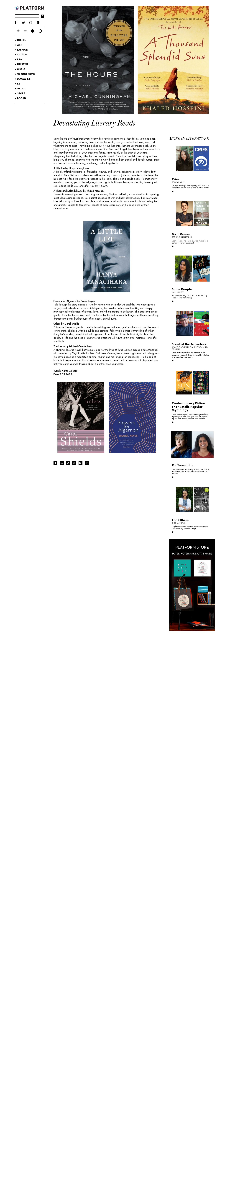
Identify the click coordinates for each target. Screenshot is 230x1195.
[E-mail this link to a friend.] (87, 463)
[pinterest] (40, 22)
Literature (21, 55)
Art (19, 45)
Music (20, 69)
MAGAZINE (23, 79)
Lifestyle (22, 64)
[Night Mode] (32, 31)
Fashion (22, 50)
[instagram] (33, 22)
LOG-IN (21, 98)
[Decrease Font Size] (25, 31)
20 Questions (25, 74)
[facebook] (18, 22)
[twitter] (25, 22)
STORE (20, 93)
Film (19, 59)
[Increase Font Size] (18, 31)
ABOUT (21, 88)
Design (21, 40)
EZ (18, 84)
